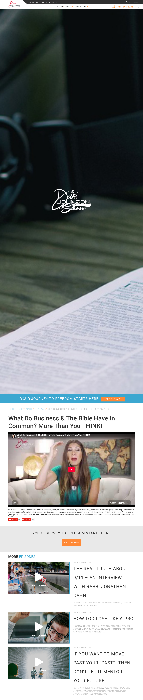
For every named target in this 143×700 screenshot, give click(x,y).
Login (136, 2)
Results (69, 7)
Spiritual (40, 409)
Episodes (27, 557)
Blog (20, 409)
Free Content (81, 7)
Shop (129, 2)
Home (11, 409)
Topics (29, 409)
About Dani (59, 7)
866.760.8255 (33, 3)
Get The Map (113, 399)
